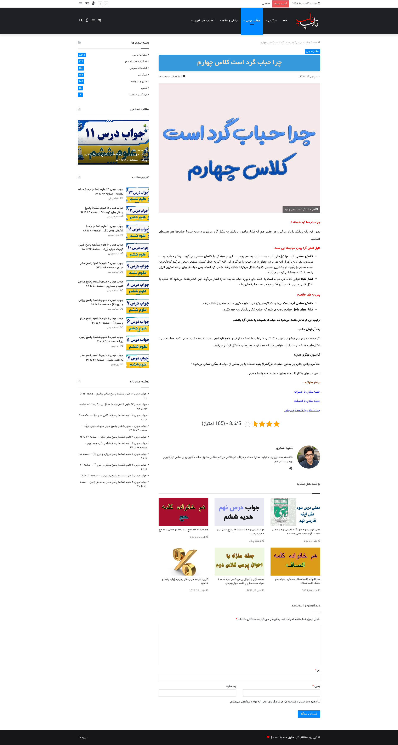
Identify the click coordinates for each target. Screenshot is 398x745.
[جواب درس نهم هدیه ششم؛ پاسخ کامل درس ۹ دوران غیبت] (239, 512)
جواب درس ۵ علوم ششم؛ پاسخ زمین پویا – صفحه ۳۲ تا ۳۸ (113, 476)
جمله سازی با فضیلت (307, 401)
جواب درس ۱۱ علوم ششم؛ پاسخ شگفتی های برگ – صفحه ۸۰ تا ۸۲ (234, 3)
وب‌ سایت (231, 686)
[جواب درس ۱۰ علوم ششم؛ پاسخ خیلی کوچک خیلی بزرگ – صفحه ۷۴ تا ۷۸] (137, 250)
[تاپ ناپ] (307, 21)
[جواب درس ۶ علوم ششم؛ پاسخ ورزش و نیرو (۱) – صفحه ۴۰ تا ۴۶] (137, 324)
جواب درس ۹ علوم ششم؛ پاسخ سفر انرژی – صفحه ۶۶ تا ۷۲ (113, 437)
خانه (285, 21)
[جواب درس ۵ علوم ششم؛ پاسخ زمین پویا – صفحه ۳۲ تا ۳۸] (137, 343)
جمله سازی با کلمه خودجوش (302, 410)
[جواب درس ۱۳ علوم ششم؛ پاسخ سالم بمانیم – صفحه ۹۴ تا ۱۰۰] (137, 195)
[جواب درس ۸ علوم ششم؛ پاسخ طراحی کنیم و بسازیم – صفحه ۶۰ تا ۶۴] (137, 287)
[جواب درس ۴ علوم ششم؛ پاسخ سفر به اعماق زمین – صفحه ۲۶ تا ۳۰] (137, 361)
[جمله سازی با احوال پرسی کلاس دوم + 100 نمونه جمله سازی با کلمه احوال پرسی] (239, 562)
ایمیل (316, 686)
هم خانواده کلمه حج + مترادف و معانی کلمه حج (183, 529)
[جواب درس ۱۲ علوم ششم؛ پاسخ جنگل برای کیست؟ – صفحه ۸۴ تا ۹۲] (137, 214)
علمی (144, 88)
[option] (113, 142)
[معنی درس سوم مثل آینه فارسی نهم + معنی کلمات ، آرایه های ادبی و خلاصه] (295, 512)
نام (317, 670)
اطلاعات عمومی (138, 68)
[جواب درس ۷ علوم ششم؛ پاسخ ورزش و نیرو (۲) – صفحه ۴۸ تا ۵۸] (137, 306)
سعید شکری (284, 448)
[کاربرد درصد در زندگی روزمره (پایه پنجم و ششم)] (183, 562)
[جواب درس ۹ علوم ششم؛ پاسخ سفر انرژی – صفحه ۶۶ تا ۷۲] (137, 269)
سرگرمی (272, 21)
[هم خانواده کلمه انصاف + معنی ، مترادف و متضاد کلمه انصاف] (295, 562)
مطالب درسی (253, 21)
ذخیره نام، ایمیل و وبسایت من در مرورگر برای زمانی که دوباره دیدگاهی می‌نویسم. (273, 702)
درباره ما (83, 737)
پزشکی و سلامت (229, 21)
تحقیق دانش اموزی (204, 21)
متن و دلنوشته (139, 81)
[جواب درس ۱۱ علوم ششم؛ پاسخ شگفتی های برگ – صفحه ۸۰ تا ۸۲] (137, 232)
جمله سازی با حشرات (307, 392)
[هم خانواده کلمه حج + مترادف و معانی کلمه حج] (183, 512)
